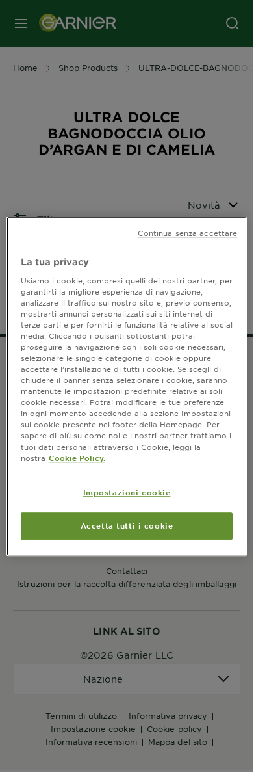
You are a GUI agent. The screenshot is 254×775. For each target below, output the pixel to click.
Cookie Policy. (77, 457)
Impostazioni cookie (127, 492)
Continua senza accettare (188, 232)
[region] (127, 386)
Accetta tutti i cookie (127, 525)
